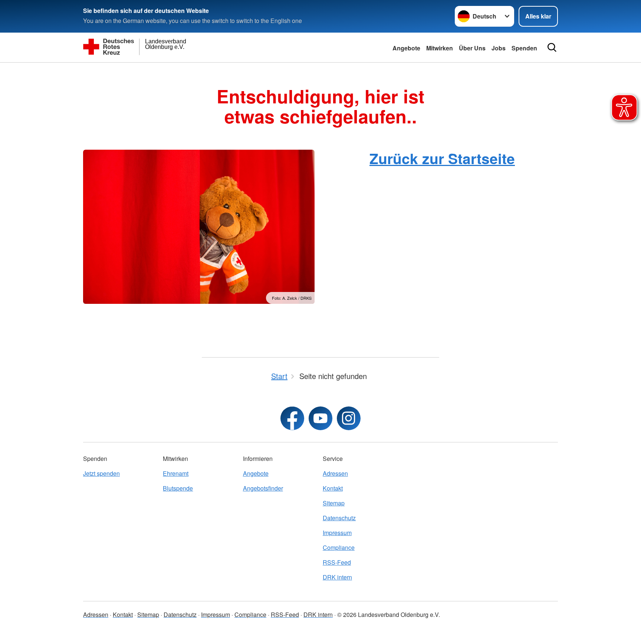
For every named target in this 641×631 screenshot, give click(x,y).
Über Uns (472, 48)
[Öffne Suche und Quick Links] (552, 47)
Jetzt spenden (101, 473)
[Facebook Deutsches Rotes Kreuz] (292, 418)
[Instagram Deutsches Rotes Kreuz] (349, 418)
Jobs (499, 48)
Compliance (339, 547)
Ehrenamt (175, 473)
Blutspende (178, 488)
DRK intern (337, 577)
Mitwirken (439, 48)
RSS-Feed (337, 562)
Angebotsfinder (263, 488)
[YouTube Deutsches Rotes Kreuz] (320, 418)
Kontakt (333, 488)
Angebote (406, 48)
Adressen (335, 473)
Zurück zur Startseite (442, 158)
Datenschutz (339, 518)
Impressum (337, 532)
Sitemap (334, 503)
